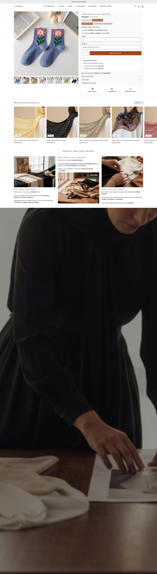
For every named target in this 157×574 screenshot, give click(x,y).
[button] (17, 80)
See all (138, 103)
